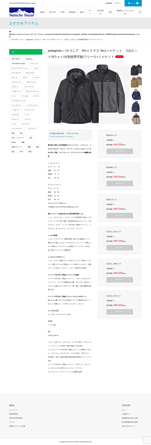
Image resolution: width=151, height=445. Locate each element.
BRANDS (72, 12)
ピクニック (15, 119)
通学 (37, 147)
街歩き (13, 142)
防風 (29, 151)
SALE (82, 12)
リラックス (31, 128)
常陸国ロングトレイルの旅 (125, 12)
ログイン (118, 3)
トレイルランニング (18, 100)
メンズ (13, 124)
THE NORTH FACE (18, 63)
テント (13, 96)
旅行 (21, 133)
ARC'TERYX (15, 59)
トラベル (36, 96)
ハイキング (15, 110)
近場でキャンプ (16, 147)
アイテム (11, 422)
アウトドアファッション (20, 68)
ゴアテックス (30, 82)
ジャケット (15, 87)
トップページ (13, 410)
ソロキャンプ (16, 91)
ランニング (25, 124)
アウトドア (34, 63)
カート (134, 3)
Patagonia (28, 59)
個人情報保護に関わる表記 (130, 422)
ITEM (62, 12)
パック (27, 114)
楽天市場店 (100, 12)
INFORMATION (13, 414)
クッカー (36, 77)
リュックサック (16, 128)
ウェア (36, 68)
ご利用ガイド (126, 414)
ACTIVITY (52, 12)
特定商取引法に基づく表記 (130, 418)
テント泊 (24, 96)
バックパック (29, 110)
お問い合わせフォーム (128, 426)
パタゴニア (15, 114)
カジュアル (30, 73)
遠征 (13, 151)
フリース (28, 119)
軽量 (23, 142)
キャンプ (14, 77)
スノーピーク (29, 87)
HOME (42, 12)
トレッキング (16, 105)
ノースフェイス (31, 105)
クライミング (16, 82)
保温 (13, 133)
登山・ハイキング (17, 138)
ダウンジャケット (32, 91)
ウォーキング (16, 73)
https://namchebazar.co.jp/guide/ (61, 136)
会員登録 (109, 3)
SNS (110, 12)
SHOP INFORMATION (15, 418)
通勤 (29, 147)
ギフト (25, 77)
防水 (21, 151)
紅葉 (30, 138)
